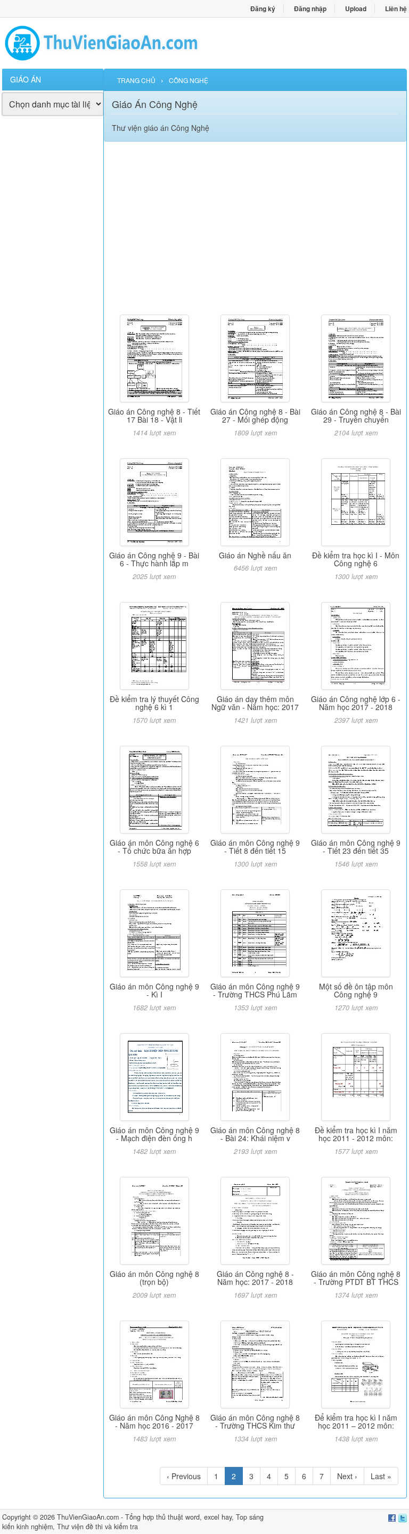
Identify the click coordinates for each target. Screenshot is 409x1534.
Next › (347, 1476)
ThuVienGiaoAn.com (88, 1517)
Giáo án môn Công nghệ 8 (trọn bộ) (154, 1277)
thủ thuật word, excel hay (194, 1517)
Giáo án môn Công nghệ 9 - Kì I (154, 990)
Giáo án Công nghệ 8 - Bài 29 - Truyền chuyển (356, 415)
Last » (381, 1476)
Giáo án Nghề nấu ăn (255, 555)
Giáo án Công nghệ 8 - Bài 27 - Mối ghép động (255, 415)
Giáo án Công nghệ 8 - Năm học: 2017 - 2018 (255, 1277)
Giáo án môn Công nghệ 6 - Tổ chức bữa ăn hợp (154, 846)
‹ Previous (184, 1476)
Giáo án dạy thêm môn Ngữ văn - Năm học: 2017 (255, 703)
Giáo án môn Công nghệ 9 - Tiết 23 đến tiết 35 (355, 846)
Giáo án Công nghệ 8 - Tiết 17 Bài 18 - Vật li (154, 415)
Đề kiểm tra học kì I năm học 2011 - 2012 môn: (356, 1134)
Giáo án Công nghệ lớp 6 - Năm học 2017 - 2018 (355, 703)
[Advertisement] (52, 288)
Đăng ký (262, 8)
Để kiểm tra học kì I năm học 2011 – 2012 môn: (356, 1421)
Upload (355, 8)
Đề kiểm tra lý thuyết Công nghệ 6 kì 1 (154, 703)
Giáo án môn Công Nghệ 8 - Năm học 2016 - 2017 (154, 1421)
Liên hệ (396, 8)
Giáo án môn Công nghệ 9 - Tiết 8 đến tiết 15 (255, 846)
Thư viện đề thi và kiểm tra (97, 1526)
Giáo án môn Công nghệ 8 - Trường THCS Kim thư (255, 1421)
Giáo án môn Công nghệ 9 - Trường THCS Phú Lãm (255, 990)
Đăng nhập (310, 8)
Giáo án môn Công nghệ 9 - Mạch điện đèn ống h (154, 1134)
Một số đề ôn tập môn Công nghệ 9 (356, 990)
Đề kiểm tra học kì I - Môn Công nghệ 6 (355, 559)
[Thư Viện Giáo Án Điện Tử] (103, 43)
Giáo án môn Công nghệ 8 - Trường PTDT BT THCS (355, 1277)
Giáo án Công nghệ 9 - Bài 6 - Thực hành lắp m (154, 559)
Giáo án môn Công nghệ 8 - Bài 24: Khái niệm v (255, 1134)
